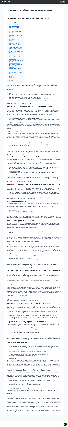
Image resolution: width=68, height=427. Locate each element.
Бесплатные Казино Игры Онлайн (15, 72)
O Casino (11, 76)
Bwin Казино (11, 80)
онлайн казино (49, 114)
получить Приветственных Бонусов (15, 56)
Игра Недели (11, 77)
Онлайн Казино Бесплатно (14, 71)
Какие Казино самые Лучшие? (14, 55)
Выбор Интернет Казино (13, 61)
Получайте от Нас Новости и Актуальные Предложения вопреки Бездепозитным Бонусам (15, 64)
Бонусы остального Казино (14, 27)
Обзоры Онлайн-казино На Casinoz (15, 47)
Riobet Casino (11, 40)
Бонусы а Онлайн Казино (14, 53)
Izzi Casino (11, 73)
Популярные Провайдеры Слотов (15, 35)
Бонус (10, 36)
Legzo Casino (11, 67)
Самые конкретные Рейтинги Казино (16, 60)
